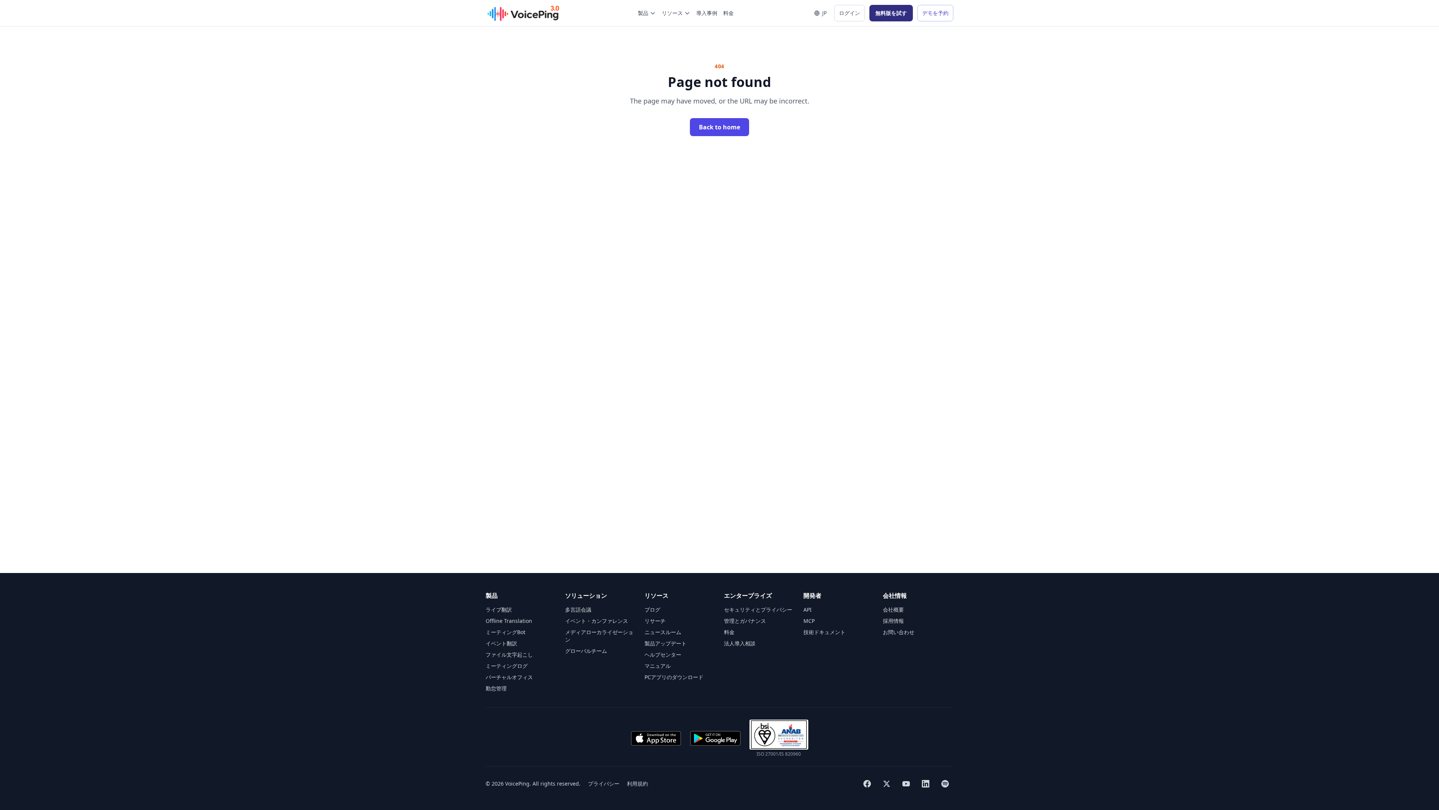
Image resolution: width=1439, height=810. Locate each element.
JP (824, 12)
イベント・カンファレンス (596, 620)
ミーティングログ (507, 665)
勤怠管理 (496, 688)
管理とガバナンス (745, 620)
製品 (643, 12)
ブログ (652, 609)
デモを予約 (935, 12)
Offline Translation (509, 620)
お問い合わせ (898, 632)
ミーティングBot (505, 632)
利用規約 (637, 783)
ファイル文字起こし (509, 654)
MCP (809, 620)
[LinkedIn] (925, 784)
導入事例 (706, 12)
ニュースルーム (663, 632)
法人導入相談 (739, 643)
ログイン (849, 12)
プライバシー (603, 783)
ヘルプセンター (663, 654)
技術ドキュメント (824, 632)
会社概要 (893, 609)
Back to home (719, 127)
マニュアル (658, 665)
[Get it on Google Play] (715, 738)
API (807, 609)
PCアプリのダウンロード (674, 677)
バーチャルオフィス (509, 677)
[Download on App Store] (656, 738)
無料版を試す (891, 12)
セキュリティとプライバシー (758, 609)
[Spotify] (945, 784)
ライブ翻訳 (499, 609)
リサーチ (655, 620)
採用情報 (893, 620)
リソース (672, 12)
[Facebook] (867, 784)
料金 (728, 12)
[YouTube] (906, 784)
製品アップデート (666, 643)
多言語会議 (578, 609)
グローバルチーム (586, 650)
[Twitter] (886, 784)
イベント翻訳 (501, 643)
